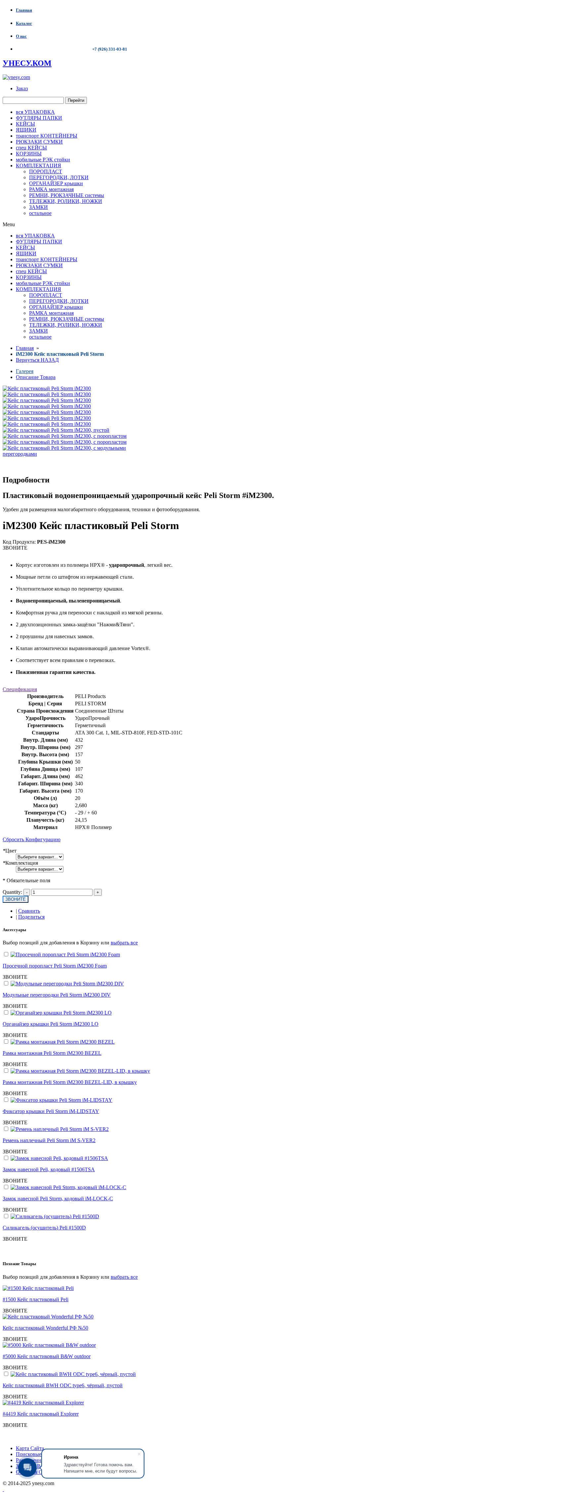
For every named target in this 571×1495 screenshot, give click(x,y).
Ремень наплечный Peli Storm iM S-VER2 (49, 1140)
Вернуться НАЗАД (37, 360)
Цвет (10, 850)
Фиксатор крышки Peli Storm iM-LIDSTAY (51, 1111)
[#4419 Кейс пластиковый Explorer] (43, 1402)
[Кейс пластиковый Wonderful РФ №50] (48, 1316)
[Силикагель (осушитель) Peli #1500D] (55, 1216)
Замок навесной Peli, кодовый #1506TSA (49, 1169)
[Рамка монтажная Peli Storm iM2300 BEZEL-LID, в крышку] (80, 1071)
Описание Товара (36, 377)
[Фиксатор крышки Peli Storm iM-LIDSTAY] (61, 1100)
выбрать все (124, 942)
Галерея (24, 371)
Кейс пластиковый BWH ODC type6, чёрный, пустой (63, 1385)
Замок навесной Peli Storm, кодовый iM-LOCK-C (58, 1198)
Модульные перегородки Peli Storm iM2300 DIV (57, 995)
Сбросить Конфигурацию (31, 839)
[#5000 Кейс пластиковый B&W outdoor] (49, 1345)
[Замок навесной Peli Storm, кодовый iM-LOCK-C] (68, 1187)
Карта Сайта (30, 1448)
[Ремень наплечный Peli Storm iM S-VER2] (60, 1129)
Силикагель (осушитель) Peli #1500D (44, 1227)
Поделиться (31, 917)
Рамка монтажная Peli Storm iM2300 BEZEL (52, 1053)
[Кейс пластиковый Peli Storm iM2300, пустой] (56, 430)
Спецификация (20, 689)
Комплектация (20, 863)
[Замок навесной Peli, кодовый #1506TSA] (59, 1158)
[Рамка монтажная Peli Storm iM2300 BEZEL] (63, 1042)
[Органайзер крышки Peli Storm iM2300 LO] (61, 1013)
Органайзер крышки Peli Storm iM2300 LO (50, 1024)
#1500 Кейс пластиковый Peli (35, 1299)
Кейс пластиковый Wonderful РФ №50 (45, 1328)
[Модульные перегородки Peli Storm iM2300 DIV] (67, 983)
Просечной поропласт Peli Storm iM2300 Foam (55, 966)
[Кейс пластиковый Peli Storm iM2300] (47, 394)
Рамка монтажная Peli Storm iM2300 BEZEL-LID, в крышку (70, 1082)
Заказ (22, 88)
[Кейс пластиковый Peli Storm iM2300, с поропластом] (65, 436)
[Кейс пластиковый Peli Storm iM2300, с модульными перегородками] (74, 454)
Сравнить (29, 911)
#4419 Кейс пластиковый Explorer (41, 1414)
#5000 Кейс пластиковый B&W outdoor (47, 1356)
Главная (25, 348)
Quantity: (12, 892)
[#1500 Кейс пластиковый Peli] (38, 1288)
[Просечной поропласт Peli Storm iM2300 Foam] (65, 954)
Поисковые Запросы (39, 1454)
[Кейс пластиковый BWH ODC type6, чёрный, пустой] (73, 1374)
